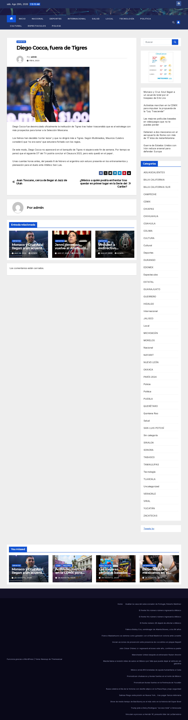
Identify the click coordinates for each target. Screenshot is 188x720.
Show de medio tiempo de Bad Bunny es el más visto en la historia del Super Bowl (145, 701)
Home (120, 604)
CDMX (147, 201)
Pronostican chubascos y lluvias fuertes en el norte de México (154, 676)
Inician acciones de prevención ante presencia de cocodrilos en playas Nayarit (146, 642)
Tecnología (126, 19)
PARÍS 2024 (150, 377)
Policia (56, 26)
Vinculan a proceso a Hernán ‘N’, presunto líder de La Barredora (153, 714)
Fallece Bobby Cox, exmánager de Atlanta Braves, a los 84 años (153, 629)
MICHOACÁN (151, 333)
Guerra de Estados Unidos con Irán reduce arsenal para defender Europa (160, 148)
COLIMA (148, 230)
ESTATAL (149, 282)
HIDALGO (149, 303)
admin (34, 57)
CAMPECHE (150, 194)
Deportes (56, 19)
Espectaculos (37, 26)
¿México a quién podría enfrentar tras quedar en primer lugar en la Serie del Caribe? (103, 183)
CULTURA (149, 238)
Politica (145, 19)
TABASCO (149, 457)
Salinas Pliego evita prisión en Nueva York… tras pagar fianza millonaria (150, 695)
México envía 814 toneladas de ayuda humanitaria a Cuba (156, 670)
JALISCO (148, 318)
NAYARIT (149, 355)
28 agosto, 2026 (23, 578)
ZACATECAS (150, 515)
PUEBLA (148, 398)
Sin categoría (151, 435)
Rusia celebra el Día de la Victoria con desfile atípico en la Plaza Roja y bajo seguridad (143, 689)
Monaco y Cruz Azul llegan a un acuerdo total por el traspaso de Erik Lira (159, 95)
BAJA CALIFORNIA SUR (157, 187)
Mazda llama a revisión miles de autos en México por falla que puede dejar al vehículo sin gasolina (142, 662)
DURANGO (149, 260)
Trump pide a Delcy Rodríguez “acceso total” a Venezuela (156, 708)
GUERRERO (150, 296)
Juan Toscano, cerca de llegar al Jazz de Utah (41, 182)
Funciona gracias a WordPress (20, 659)
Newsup (44, 659)
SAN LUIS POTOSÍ (154, 428)
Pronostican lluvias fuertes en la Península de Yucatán (157, 682)
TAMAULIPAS (151, 464)
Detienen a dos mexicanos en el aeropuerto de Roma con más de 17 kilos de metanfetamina (161, 135)
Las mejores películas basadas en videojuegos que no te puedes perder (160, 121)
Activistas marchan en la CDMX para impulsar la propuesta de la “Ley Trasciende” (160, 108)
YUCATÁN (149, 508)
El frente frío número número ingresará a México (160, 610)
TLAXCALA (150, 479)
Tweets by (149, 528)
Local (109, 19)
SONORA (148, 450)
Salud (96, 19)
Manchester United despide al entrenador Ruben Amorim (156, 655)
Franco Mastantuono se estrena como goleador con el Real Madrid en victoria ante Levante (141, 636)
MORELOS (149, 340)
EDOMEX (148, 267)
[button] (173, 22)
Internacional (77, 19)
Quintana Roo (151, 413)
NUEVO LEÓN (151, 362)
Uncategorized (151, 486)
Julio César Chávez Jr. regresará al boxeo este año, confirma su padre (150, 648)
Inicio (22, 19)
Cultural (16, 26)
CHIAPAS (149, 209)
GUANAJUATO (152, 289)
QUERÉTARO (151, 406)
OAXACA (148, 369)
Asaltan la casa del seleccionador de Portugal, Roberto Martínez (153, 604)
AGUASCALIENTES (154, 172)
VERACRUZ (150, 493)
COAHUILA (150, 223)
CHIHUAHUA (151, 216)
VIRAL (147, 501)
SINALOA (149, 442)
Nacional (37, 19)
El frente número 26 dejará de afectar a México (160, 623)
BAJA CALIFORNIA (154, 179)
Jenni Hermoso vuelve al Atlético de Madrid (71, 248)
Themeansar (56, 659)
